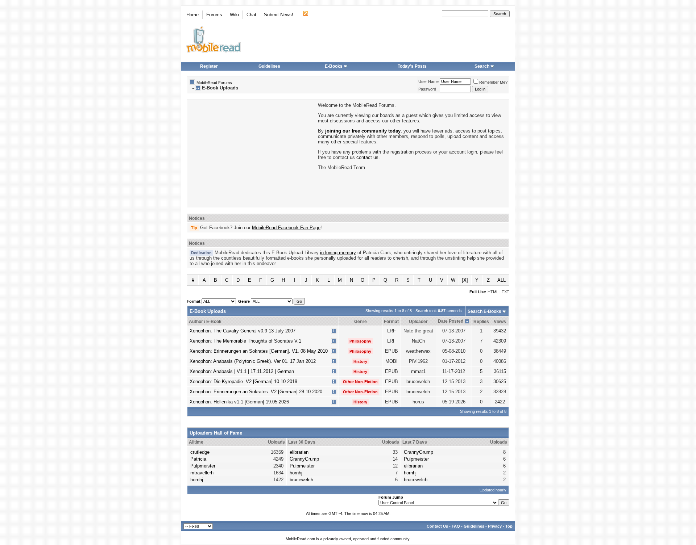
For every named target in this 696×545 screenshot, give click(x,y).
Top (509, 526)
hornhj (196, 479)
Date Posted (450, 321)
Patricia (198, 459)
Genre (360, 321)
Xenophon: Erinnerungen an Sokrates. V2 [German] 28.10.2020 (256, 391)
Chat (251, 14)
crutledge (200, 452)
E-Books (334, 66)
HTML (493, 292)
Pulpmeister (202, 466)
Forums (214, 14)
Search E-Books (484, 311)
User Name (428, 81)
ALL (501, 280)
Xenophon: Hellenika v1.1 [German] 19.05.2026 (239, 401)
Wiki (234, 14)
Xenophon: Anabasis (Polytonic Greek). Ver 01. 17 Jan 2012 (253, 361)
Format (391, 321)
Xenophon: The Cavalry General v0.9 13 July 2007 (242, 331)
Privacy (495, 526)
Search (482, 66)
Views (500, 321)
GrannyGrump (304, 459)
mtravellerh (202, 472)
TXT (505, 292)
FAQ (456, 526)
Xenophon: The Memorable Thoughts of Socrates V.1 (245, 341)
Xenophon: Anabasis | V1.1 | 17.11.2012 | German (242, 371)
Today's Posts (412, 66)
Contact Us (437, 526)
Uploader (418, 321)
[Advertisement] (252, 153)
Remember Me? (493, 82)
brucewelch (301, 479)
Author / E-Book (205, 321)
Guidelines (269, 66)
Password (427, 89)
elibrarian (299, 452)
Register (209, 66)
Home (192, 14)
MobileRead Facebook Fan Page (286, 227)
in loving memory (338, 252)
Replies (481, 321)
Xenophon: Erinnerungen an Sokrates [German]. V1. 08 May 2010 (259, 351)
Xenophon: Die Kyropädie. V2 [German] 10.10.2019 (243, 381)
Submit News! (278, 14)
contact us (367, 157)
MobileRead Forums (214, 82)
